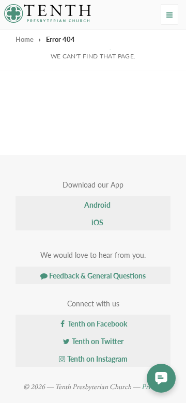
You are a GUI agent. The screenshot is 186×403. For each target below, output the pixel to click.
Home (25, 39)
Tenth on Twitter (96, 341)
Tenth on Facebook (96, 323)
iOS (96, 222)
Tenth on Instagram (97, 358)
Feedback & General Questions (97, 275)
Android (97, 204)
